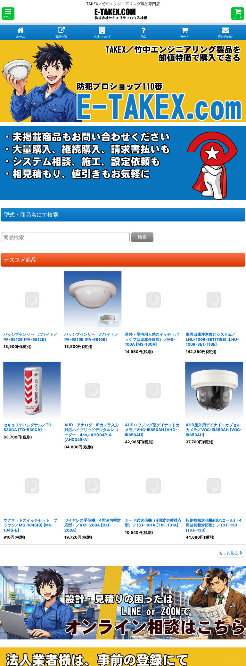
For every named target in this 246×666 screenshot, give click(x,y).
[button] (8, 13)
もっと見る (228, 552)
